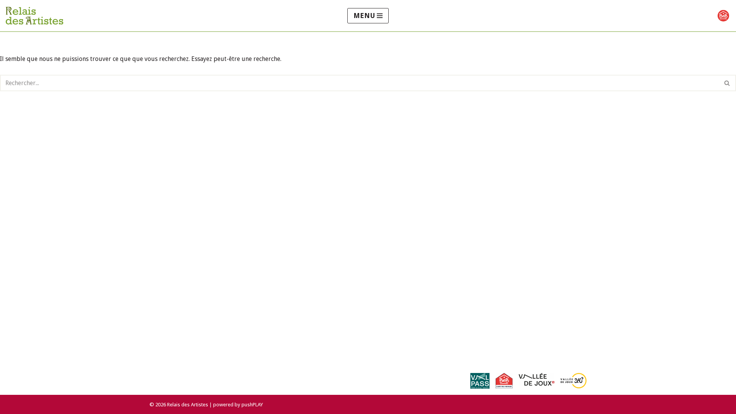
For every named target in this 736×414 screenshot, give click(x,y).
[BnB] (723, 16)
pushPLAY (252, 404)
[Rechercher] (727, 83)
